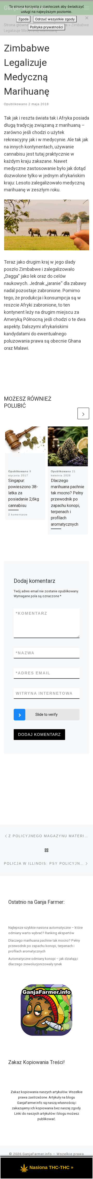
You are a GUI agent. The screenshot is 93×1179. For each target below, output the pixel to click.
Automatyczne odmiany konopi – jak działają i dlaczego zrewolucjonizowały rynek (43, 961)
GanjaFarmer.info (37, 1154)
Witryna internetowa (44, 693)
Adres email (33, 673)
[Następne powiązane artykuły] (83, 413)
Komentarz (31, 613)
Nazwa (25, 653)
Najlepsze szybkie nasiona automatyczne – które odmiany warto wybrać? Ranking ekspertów (45, 930)
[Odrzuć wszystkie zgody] (86, 17)
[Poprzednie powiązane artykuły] (70, 413)
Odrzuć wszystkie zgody (55, 19)
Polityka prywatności (46, 27)
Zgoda (23, 19)
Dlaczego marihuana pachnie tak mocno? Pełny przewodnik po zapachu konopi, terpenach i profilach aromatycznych (44, 945)
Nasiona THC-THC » (51, 1167)
